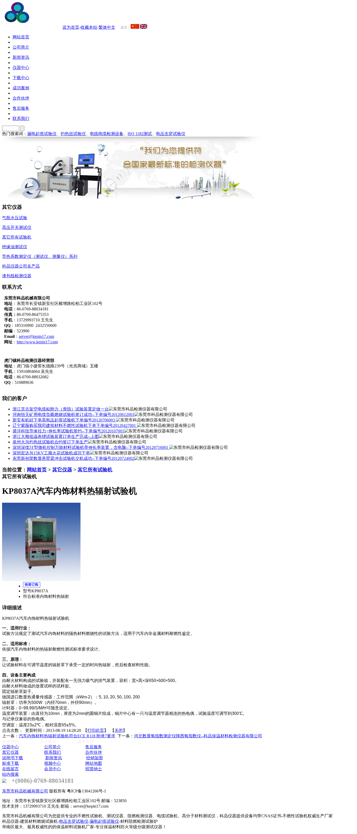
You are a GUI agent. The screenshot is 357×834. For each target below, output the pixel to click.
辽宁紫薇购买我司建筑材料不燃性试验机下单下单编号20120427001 (75, 425)
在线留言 (10, 769)
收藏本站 (88, 27)
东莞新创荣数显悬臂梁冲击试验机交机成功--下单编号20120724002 (73, 458)
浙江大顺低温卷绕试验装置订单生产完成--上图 (56, 436)
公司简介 (52, 747)
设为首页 (70, 27)
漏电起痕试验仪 (41, 133)
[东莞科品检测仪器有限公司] (47, 21)
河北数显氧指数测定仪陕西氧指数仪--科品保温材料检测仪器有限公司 (198, 736)
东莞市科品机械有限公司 (25, 791)
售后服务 (93, 747)
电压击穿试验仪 (170, 133)
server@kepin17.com (36, 336)
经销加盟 (94, 758)
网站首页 (37, 469)
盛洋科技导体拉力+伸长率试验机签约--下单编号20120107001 (68, 431)
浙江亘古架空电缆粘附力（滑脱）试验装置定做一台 (61, 409)
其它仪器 (62, 469)
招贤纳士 (93, 769)
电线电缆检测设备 (106, 133)
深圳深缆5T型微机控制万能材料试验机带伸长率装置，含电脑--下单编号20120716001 (91, 447)
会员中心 (52, 769)
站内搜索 (10, 774)
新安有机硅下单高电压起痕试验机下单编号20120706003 (64, 420)
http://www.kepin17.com (37, 342)
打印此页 (95, 730)
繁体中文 (107, 27)
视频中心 (52, 763)
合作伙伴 (93, 752)
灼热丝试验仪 (73, 133)
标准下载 (10, 763)
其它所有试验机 (95, 469)
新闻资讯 (53, 758)
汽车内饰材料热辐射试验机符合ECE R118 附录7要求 (67, 736)
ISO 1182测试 (140, 133)
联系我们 (52, 752)
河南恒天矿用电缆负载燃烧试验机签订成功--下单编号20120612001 (73, 414)
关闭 (118, 730)
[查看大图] (41, 579)
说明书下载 (12, 758)
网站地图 (93, 763)
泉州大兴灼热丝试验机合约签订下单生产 (50, 442)
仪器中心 (10, 747)
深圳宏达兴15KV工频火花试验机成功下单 (51, 453)
